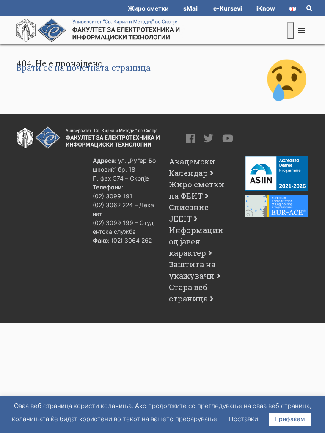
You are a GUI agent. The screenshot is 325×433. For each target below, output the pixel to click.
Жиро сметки (148, 8)
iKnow (265, 8)
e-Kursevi (227, 8)
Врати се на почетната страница (84, 67)
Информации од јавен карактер (196, 241)
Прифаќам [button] (290, 418)
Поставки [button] (243, 419)
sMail (191, 8)
